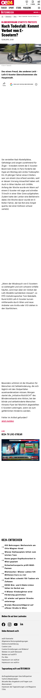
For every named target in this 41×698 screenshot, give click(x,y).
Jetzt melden (8, 421)
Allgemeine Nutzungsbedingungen (15, 641)
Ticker (4, 7)
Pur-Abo (5, 657)
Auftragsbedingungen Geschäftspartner (17, 676)
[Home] (2, 16)
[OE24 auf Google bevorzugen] (36, 84)
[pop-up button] (32, 457)
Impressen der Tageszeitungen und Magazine (19, 687)
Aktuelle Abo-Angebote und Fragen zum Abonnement (17, 683)
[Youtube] (15, 624)
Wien (15, 16)
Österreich (7, 12)
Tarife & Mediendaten (10, 679)
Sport (11, 7)
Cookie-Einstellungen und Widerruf (15, 649)
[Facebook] (3, 624)
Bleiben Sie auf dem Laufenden (14, 616)
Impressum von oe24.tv (10, 662)
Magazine (27, 7)
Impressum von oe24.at (10, 659)
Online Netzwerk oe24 (10, 631)
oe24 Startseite (7, 638)
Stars (18, 7)
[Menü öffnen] (39, 7)
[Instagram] (9, 624)
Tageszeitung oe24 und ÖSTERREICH (16, 668)
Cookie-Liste (6, 646)
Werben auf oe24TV (9, 654)
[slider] (12, 457)
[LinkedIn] (22, 624)
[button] (5, 457)
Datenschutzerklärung (10, 644)
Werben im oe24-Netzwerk (12, 652)
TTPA (4, 689)
